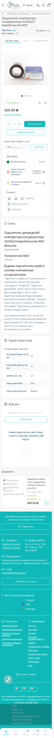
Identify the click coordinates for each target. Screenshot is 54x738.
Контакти (33, 650)
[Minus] (9, 124)
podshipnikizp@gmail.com (14, 573)
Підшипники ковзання (12, 629)
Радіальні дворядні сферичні (11, 634)
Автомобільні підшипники (18, 13)
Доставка (33, 629)
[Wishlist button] (39, 103)
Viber (28, 604)
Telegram (30, 600)
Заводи (31, 642)
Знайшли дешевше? (13, 114)
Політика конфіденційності (36, 638)
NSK (14, 30)
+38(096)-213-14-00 (11, 544)
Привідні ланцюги (10, 625)
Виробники (33, 661)
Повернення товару (38, 654)
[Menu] (3, 5)
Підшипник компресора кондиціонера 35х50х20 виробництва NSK (36, 483)
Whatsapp (30, 609)
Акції (30, 665)
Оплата (32, 633)
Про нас (32, 625)
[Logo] (14, 5)
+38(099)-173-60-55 (11, 547)
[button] (22, 96)
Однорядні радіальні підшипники (11, 643)
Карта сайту (34, 657)
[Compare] (4, 488)
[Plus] (19, 124)
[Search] (43, 5)
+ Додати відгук (25, 419)
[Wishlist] (4, 484)
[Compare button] (45, 103)
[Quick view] (4, 480)
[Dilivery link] (43, 172)
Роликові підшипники (12, 639)
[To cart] (46, 503)
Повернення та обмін (38, 646)
